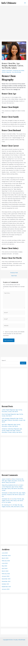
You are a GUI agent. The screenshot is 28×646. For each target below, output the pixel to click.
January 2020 (5, 589)
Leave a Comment (7, 70)
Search (4, 360)
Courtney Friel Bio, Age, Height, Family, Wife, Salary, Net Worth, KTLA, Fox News (13, 500)
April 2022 (4, 568)
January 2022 (5, 576)
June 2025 (5, 553)
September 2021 (6, 586)
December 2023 (6, 555)
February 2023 (6, 560)
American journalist (18, 70)
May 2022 (4, 566)
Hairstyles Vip (5, 499)
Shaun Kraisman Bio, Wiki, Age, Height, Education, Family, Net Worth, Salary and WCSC (13, 480)
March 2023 (5, 558)
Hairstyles (4, 492)
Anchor (4, 72)
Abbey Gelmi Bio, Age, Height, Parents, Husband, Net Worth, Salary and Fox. (13, 494)
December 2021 (6, 578)
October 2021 (5, 584)
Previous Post (14, 272)
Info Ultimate (8, 3)
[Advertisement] (14, 20)
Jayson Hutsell (6, 479)
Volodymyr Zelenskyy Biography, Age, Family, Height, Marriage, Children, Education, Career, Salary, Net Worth (12, 430)
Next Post (14, 275)
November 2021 (6, 581)
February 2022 (6, 573)
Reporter (8, 72)
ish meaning (5, 505)
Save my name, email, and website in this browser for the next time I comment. (13, 333)
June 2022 (5, 563)
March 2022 (5, 571)
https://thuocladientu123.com (10, 485)
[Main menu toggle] (25, 2)
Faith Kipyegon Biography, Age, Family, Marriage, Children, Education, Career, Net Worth (13, 420)
